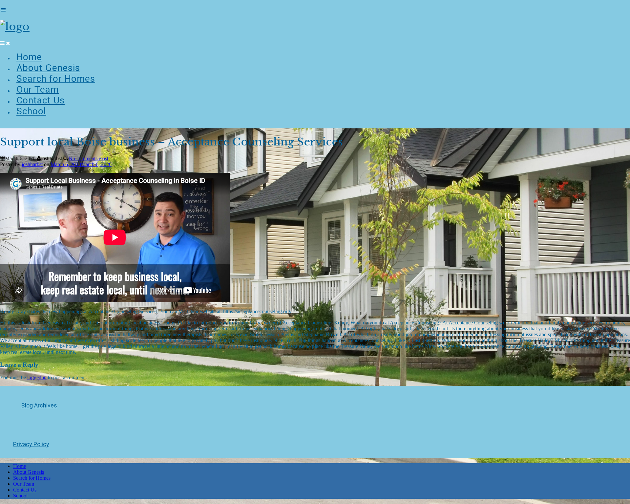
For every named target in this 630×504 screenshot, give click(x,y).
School (31, 111)
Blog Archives (39, 405)
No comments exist (88, 158)
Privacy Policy (31, 444)
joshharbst (32, 164)
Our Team (37, 89)
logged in (37, 377)
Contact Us (40, 100)
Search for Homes (55, 78)
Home (29, 57)
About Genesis (48, 67)
